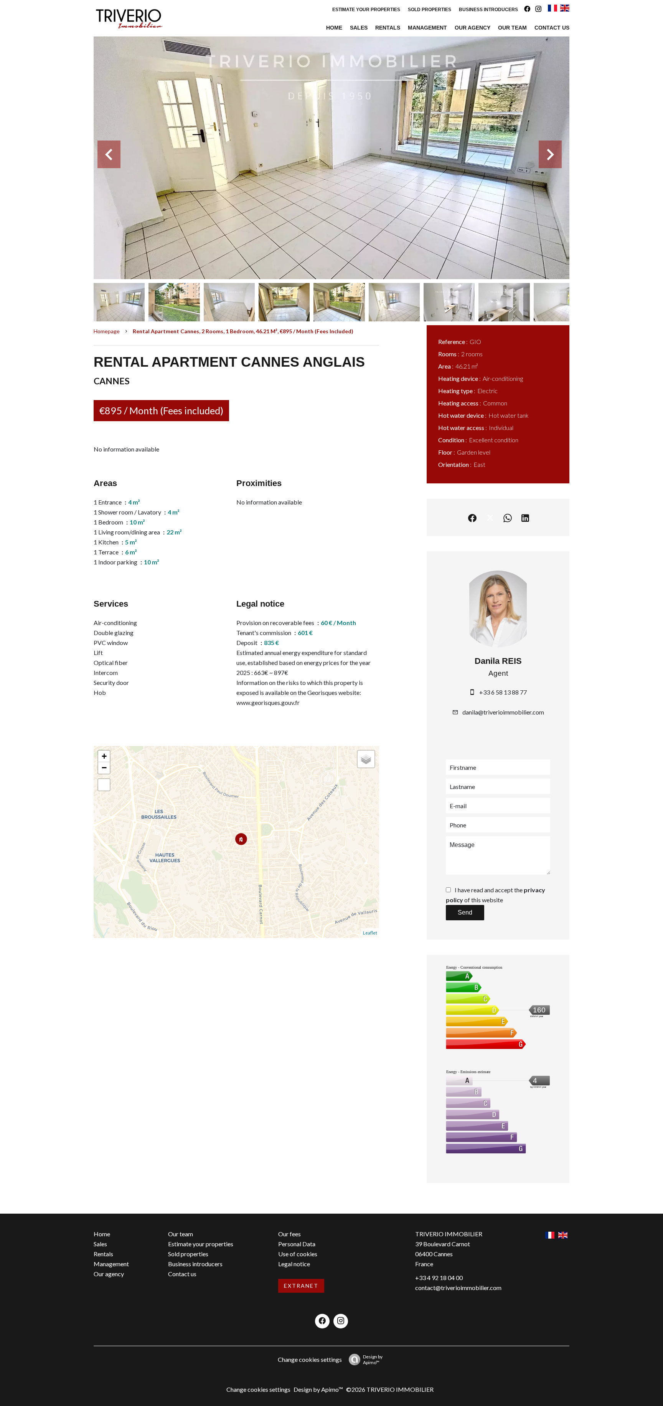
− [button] (104, 767)
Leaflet (370, 932)
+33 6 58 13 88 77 (503, 692)
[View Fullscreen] (104, 785)
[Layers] (366, 759)
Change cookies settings (310, 1359)
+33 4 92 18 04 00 (439, 1277)
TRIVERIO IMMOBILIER (448, 1233)
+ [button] (104, 756)
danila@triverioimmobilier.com (503, 712)
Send (465, 912)
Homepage (107, 331)
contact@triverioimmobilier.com (458, 1287)
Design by (373, 1359)
